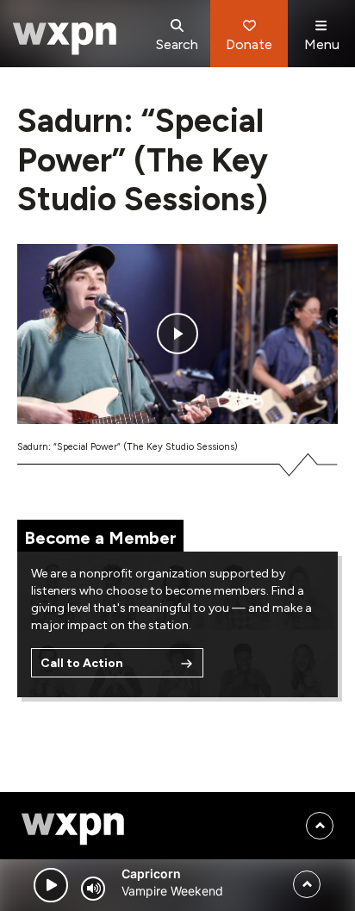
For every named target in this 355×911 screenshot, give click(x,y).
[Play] (51, 885)
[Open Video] (177, 334)
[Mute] (93, 889)
